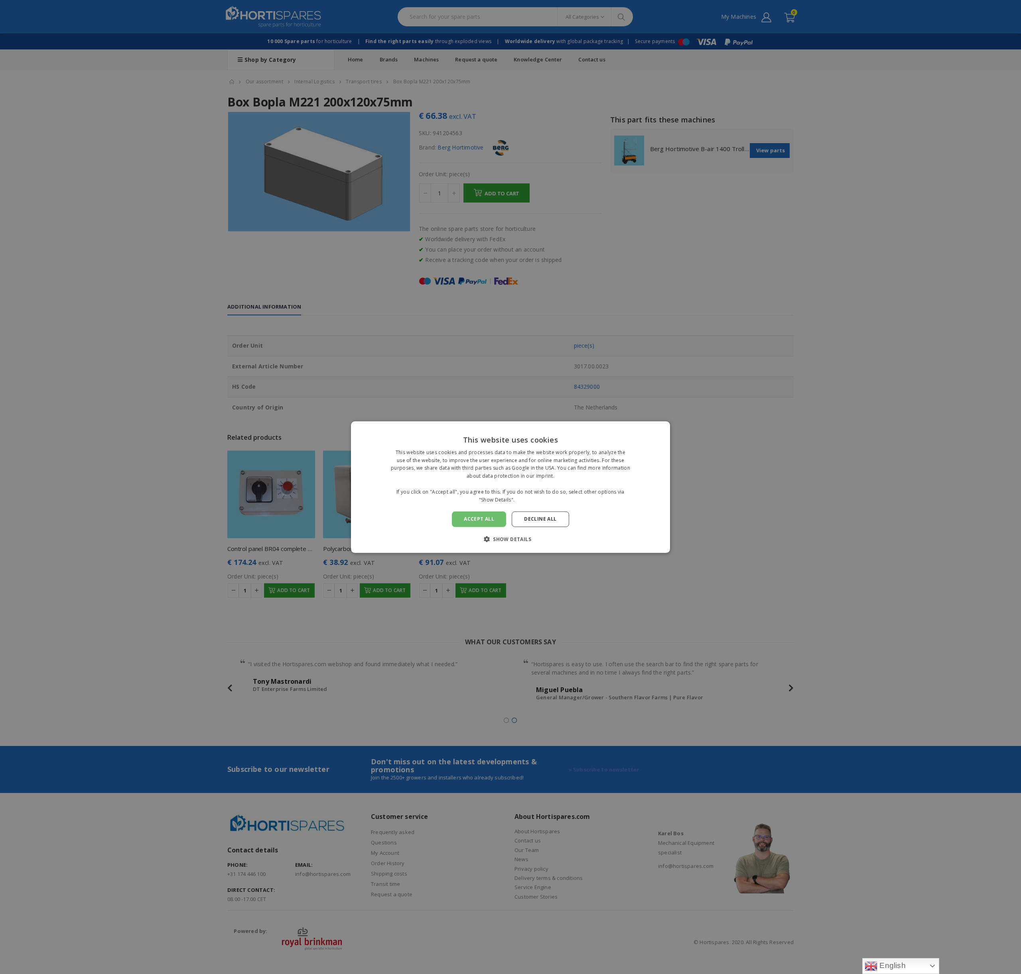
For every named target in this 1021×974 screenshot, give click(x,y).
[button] (510, 539)
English (891, 965)
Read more (529, 499)
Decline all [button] (540, 519)
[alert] (510, 487)
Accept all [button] (479, 519)
